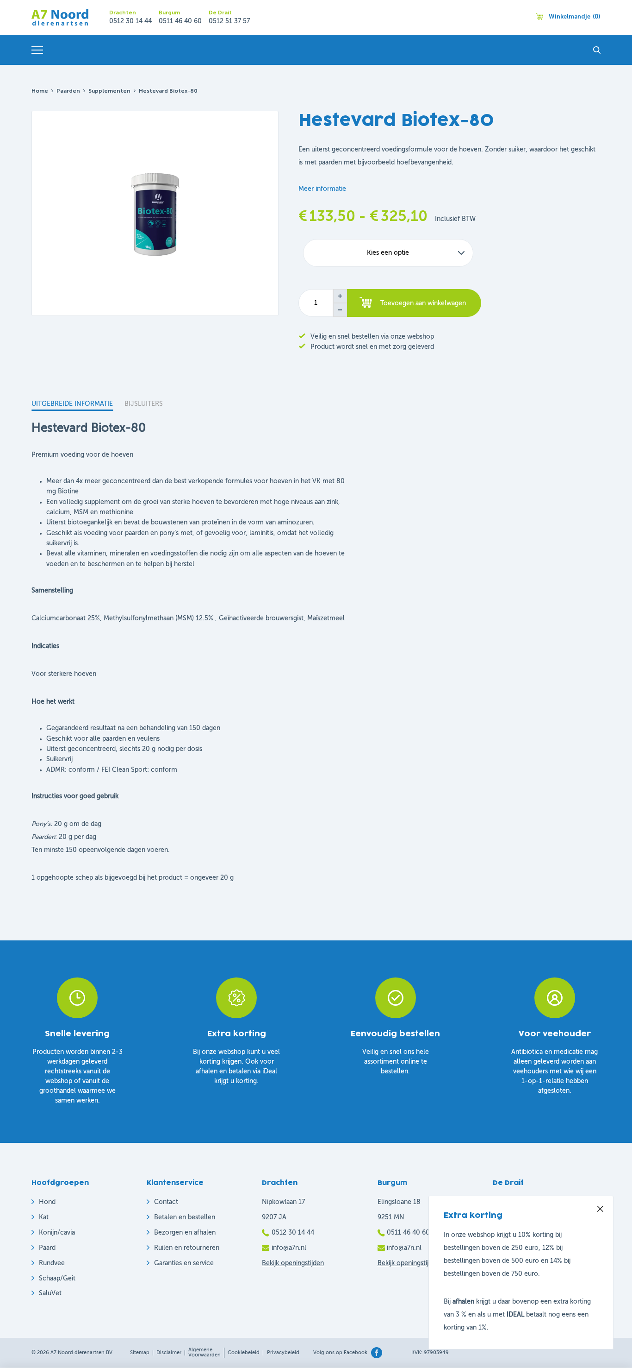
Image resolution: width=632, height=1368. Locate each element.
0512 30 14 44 (130, 21)
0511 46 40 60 (180, 21)
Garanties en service (184, 1263)
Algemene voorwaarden (204, 1353)
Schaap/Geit (57, 1278)
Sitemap (139, 1352)
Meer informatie (322, 189)
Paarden (68, 91)
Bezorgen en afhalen (185, 1232)
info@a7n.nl (289, 1248)
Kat (44, 1217)
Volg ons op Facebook (340, 1352)
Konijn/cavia (57, 1232)
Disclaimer (168, 1352)
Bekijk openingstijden (293, 1263)
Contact (166, 1202)
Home (39, 91)
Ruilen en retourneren (186, 1248)
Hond (47, 1202)
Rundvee (52, 1263)
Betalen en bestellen (184, 1217)
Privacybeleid (283, 1352)
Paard (47, 1248)
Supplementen (109, 91)
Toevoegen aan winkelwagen (423, 303)
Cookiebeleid (244, 1352)
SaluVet (50, 1293)
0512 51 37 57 (229, 21)
